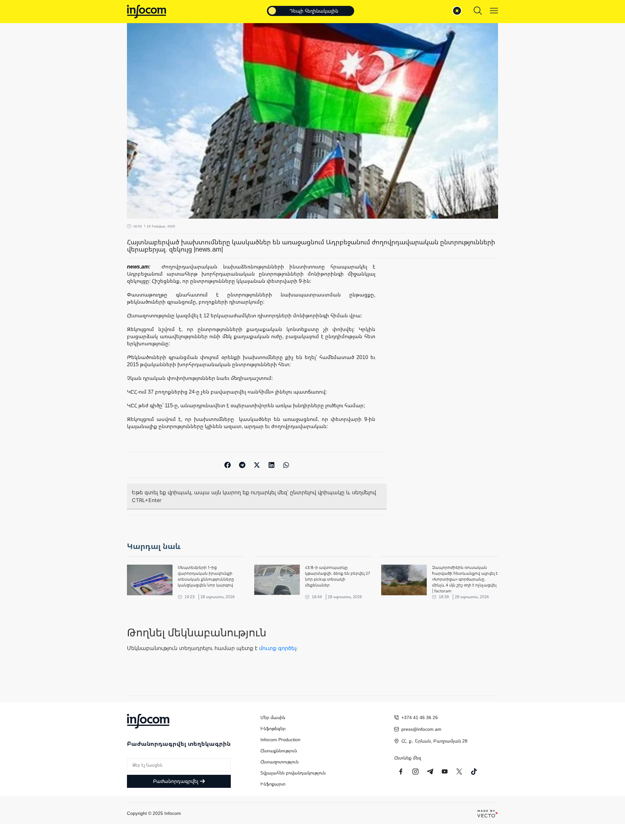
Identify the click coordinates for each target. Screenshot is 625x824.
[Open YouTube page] (444, 771)
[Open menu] (494, 11)
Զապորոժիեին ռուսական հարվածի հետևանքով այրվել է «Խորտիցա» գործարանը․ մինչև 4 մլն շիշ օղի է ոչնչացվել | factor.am (465, 579)
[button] (227, 464)
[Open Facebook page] (400, 771)
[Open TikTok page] (473, 771)
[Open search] (478, 11)
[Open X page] (459, 771)
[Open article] (150, 580)
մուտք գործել (277, 648)
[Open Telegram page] (430, 771)
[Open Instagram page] (415, 771)
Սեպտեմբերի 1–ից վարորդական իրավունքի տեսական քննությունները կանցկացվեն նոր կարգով (206, 576)
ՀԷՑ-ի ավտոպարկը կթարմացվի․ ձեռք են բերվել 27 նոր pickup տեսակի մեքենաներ (337, 576)
